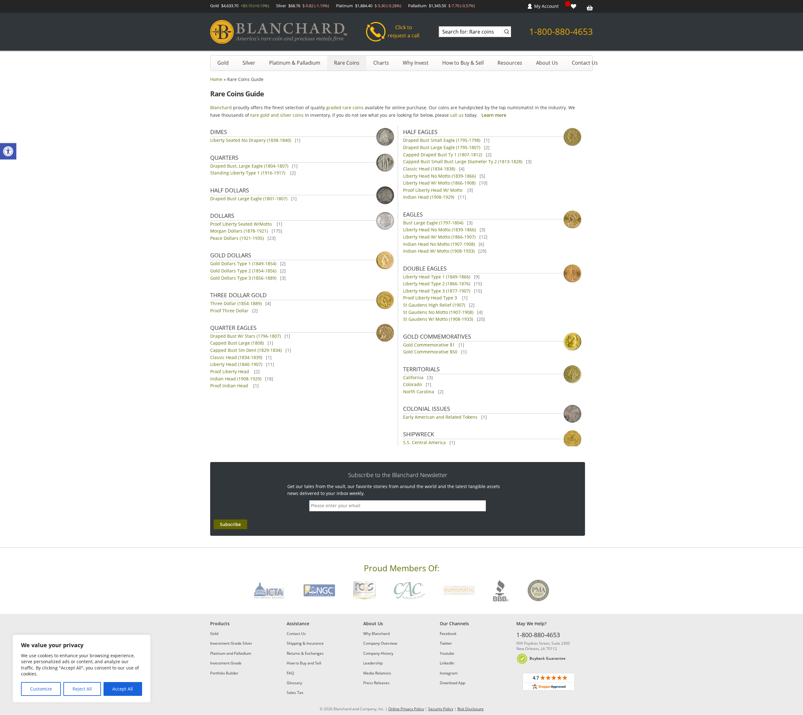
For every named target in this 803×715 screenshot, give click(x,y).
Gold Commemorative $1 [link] (429, 345)
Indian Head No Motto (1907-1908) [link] (439, 244)
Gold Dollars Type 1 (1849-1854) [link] (243, 263)
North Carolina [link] (418, 392)
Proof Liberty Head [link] (230, 371)
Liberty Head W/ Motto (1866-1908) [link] (439, 183)
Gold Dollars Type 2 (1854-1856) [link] (243, 271)
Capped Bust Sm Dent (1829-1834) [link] (246, 350)
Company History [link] (378, 653)
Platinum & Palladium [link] (294, 62)
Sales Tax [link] (295, 692)
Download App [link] (452, 682)
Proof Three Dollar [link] (229, 311)
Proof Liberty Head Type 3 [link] (430, 298)
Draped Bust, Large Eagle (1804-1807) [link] (249, 166)
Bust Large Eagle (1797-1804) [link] (433, 223)
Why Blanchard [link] (376, 633)
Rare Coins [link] (346, 62)
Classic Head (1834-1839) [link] (236, 357)
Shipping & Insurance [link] (305, 643)
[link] (8, 151)
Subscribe (230, 524)
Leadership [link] (373, 663)
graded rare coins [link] (345, 107)
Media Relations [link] (377, 673)
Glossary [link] (294, 682)
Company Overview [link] (380, 643)
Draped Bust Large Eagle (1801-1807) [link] (248, 199)
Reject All (82, 689)
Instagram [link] (449, 673)
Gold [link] (223, 62)
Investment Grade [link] (226, 663)
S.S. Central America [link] (424, 442)
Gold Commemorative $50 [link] (430, 352)
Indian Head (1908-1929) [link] (235, 379)
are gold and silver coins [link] (278, 115)
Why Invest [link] (415, 62)
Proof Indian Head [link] (229, 386)
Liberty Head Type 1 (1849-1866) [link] (436, 277)
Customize (41, 689)
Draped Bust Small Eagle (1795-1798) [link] (441, 140)
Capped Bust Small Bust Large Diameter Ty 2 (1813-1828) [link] (462, 161)
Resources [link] (509, 62)
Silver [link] (248, 62)
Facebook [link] (448, 633)
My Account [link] (546, 6)
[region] (82, 668)
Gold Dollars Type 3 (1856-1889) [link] (243, 278)
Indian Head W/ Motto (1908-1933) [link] (439, 251)
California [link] (413, 377)
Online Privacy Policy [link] (406, 709)
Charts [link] (381, 62)
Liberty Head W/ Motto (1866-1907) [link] (439, 237)
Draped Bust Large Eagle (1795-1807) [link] (441, 147)
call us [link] (457, 115)
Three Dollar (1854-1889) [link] (236, 303)
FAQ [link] (290, 673)
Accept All (122, 689)
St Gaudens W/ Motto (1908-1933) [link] (438, 319)
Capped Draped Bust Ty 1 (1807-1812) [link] (442, 155)
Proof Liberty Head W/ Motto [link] (433, 190)
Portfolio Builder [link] (224, 673)
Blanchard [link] (221, 107)
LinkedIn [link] (447, 663)
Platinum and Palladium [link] (230, 653)
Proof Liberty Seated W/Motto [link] (241, 224)
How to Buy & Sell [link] (463, 62)
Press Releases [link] (376, 682)
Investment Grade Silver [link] (231, 643)
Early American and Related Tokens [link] (440, 417)
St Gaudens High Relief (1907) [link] (434, 305)
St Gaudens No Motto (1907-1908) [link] (438, 312)
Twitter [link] (446, 643)
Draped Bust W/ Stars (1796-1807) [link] (245, 336)
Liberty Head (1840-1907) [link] (236, 364)
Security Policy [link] (440, 709)
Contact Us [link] (585, 62)
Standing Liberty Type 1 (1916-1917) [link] (248, 173)
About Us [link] (547, 62)
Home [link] (216, 79)
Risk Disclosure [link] (470, 709)
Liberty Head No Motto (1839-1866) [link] (439, 176)
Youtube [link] (447, 653)
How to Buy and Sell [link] (304, 663)
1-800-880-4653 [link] (561, 31)
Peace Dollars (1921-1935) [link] (237, 238)
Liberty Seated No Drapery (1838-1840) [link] (250, 140)
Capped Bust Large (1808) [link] (237, 343)
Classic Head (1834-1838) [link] (429, 169)
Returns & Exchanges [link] (305, 653)
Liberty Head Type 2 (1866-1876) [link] (436, 284)
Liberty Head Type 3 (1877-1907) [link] (436, 291)
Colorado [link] (412, 384)
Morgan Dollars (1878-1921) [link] (239, 231)
